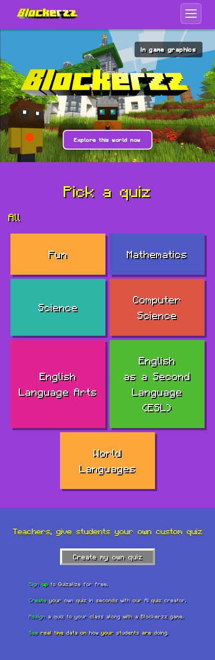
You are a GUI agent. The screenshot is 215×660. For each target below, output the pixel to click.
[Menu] (191, 13)
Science (58, 307)
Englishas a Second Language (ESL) (157, 383)
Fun (58, 254)
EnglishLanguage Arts (58, 384)
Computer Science (157, 307)
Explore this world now (107, 139)
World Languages (107, 460)
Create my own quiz (107, 556)
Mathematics (157, 254)
